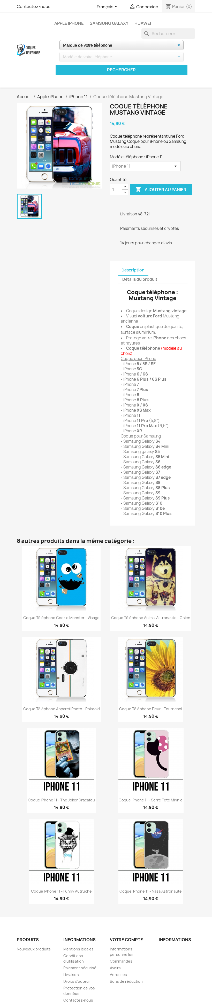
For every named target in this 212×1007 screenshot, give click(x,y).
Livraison (71, 974)
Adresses (118, 974)
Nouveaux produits (34, 949)
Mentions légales (78, 949)
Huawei (142, 23)
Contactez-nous (33, 6)
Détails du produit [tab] (139, 279)
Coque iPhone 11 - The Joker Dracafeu (61, 800)
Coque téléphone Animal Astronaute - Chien (150, 617)
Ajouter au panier (160, 189)
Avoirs (115, 967)
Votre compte (126, 939)
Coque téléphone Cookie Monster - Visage (61, 617)
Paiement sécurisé (79, 967)
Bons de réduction (126, 981)
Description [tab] (133, 270)
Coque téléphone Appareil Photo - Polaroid (61, 708)
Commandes (121, 961)
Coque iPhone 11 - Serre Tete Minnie (151, 800)
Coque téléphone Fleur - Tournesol (150, 708)
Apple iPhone (69, 23)
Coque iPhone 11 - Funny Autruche (61, 891)
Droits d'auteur (76, 981)
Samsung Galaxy (109, 23)
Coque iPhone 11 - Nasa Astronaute (150, 891)
